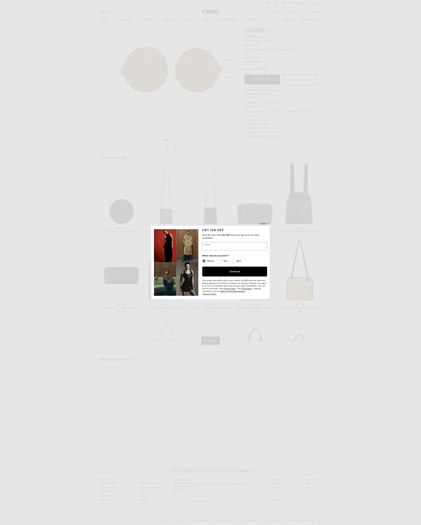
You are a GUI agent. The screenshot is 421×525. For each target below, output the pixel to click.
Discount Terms (209, 294)
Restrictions (247, 289)
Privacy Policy (230, 289)
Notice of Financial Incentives (232, 291)
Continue (234, 271)
